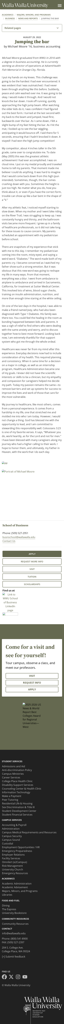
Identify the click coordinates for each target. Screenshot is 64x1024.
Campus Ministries (13, 773)
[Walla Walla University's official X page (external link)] (12, 977)
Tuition (32, 576)
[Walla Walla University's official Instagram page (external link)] (19, 977)
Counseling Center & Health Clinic (21, 788)
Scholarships (32, 584)
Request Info (32, 682)
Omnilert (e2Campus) (14, 862)
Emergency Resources (15, 873)
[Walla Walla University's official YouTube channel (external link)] (25, 977)
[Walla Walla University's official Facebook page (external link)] (5, 977)
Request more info (32, 561)
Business (10, 18)
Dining (6, 905)
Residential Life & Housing (17, 803)
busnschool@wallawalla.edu (18, 537)
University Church (12, 869)
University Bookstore (14, 913)
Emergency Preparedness (17, 851)
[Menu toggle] (59, 5)
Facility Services (11, 858)
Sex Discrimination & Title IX (18, 807)
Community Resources (15, 923)
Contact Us (8, 541)
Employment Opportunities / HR (21, 847)
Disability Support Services (17, 785)
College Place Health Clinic (17, 781)
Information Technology (16, 792)
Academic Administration (17, 883)
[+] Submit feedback (13, 956)
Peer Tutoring (10, 799)
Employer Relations (13, 854)
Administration (11, 828)
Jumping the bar (50, 18)
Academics (7, 14)
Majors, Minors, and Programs (34, 14)
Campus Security (12, 836)
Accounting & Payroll (14, 825)
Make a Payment (11, 796)
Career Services (11, 777)
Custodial (7, 843)
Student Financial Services (17, 814)
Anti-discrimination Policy (17, 770)
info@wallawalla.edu (14, 933)
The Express (9, 909)
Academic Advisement (15, 887)
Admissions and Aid (13, 766)
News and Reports (28, 18)
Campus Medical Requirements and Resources (29, 832)
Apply (32, 553)
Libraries (7, 894)
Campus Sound (11, 840)
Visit (32, 569)
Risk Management (12, 865)
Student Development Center (19, 811)
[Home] (25, 5)
